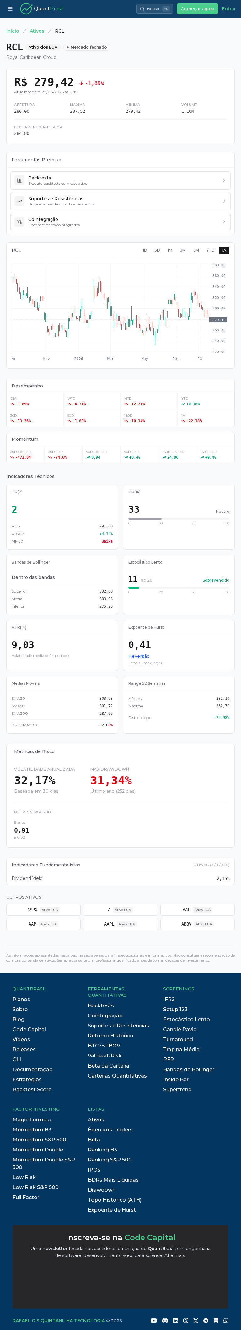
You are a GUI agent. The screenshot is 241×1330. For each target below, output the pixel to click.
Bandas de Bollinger (188, 1070)
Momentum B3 (32, 1130)
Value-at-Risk (105, 1056)
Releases (24, 1049)
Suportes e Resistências (118, 1026)
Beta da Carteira (108, 1066)
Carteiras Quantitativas (117, 1076)
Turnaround (178, 1039)
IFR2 (169, 999)
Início (12, 31)
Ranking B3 (102, 1150)
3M (183, 250)
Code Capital (29, 1029)
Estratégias (27, 1080)
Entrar (229, 9)
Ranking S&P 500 (110, 1160)
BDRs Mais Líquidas (113, 1180)
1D (145, 250)
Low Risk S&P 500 (36, 1187)
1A (224, 250)
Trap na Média (181, 1049)
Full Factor (26, 1197)
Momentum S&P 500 (39, 1140)
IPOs (94, 1170)
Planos (21, 999)
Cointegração (105, 1016)
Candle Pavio (180, 1029)
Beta (94, 1140)
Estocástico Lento (186, 1019)
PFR (168, 1059)
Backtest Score (32, 1090)
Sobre (20, 1009)
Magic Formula (32, 1120)
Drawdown (101, 1190)
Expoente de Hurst (112, 1210)
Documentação (33, 1070)
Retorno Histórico (110, 1036)
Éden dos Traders (110, 1130)
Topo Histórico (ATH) (115, 1200)
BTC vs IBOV (104, 1046)
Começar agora (197, 9)
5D (157, 250)
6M (196, 250)
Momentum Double (38, 1150)
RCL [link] (59, 31)
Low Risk (24, 1177)
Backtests (101, 1006)
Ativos (37, 31)
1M (170, 250)
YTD (210, 250)
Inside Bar (176, 1080)
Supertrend (177, 1090)
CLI (17, 1059)
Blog (18, 1019)
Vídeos (21, 1039)
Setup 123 (175, 1009)
